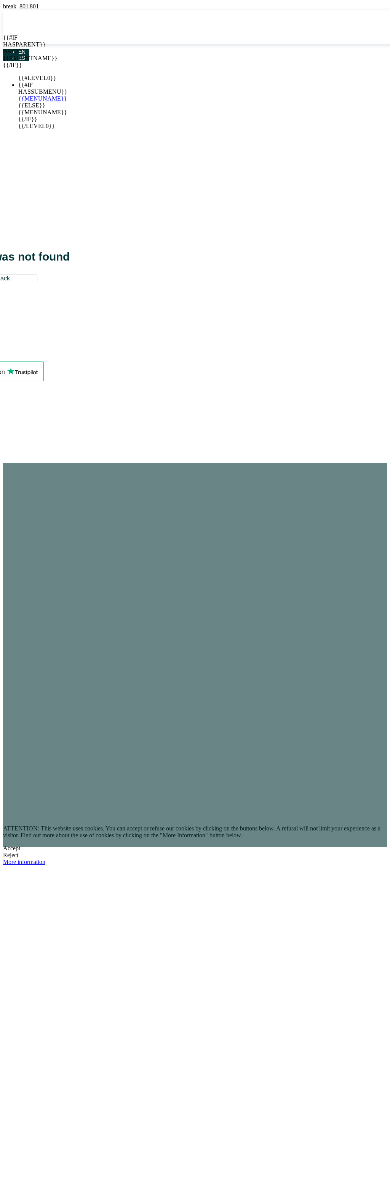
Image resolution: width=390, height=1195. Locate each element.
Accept (11, 848)
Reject (10, 855)
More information (24, 862)
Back (8, 51)
